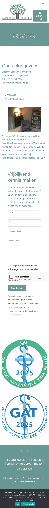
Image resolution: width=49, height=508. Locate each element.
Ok (17, 504)
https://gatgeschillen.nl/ (33, 158)
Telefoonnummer (15, 231)
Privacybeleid (28, 504)
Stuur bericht (16, 288)
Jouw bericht (14, 240)
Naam (11, 213)
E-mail (11, 222)
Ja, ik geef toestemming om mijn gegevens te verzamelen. (23, 267)
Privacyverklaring (14, 311)
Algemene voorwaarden (33, 478)
